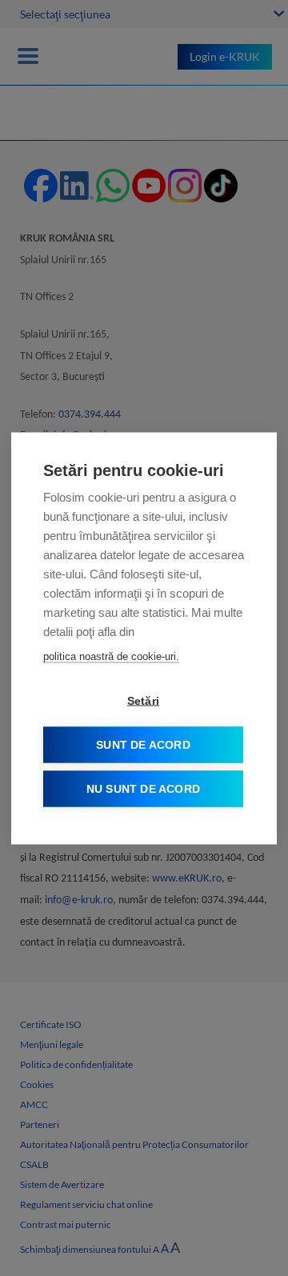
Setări (143, 700)
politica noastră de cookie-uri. (111, 656)
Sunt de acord (143, 744)
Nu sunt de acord (143, 788)
